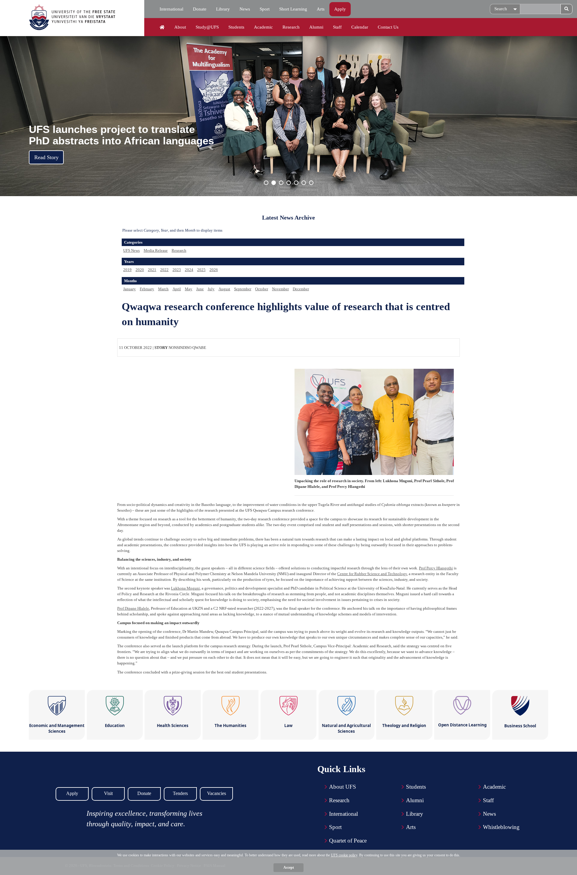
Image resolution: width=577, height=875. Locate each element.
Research (291, 27)
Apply (340, 9)
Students (236, 27)
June (200, 289)
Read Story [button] (46, 157)
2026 (213, 269)
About (180, 27)
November (280, 289)
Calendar (359, 27)
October (261, 289)
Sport (265, 9)
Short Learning (293, 9)
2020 (140, 269)
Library (223, 9)
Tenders (180, 793)
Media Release (156, 250)
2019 (127, 269)
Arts (321, 9)
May (188, 289)
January (129, 289)
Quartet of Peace (348, 840)
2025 (201, 269)
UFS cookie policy (344, 855)
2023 (176, 269)
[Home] (162, 27)
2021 (152, 269)
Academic (263, 27)
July (211, 289)
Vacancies (216, 793)
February (147, 289)
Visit (108, 793)
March (163, 289)
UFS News (131, 250)
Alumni (316, 27)
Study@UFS (207, 27)
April (176, 289)
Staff (337, 27)
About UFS (342, 787)
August (224, 289)
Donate (199, 9)
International (171, 9)
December (301, 289)
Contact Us (388, 27)
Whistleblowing (501, 827)
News (245, 9)
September (242, 289)
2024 (189, 269)
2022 (164, 269)
